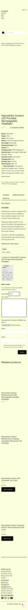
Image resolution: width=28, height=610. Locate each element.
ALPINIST (4, 11)
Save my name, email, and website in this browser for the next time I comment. (14, 346)
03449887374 (5, 584)
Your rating (5, 294)
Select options (8, 489)
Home (2, 43)
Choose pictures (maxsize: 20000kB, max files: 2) (13, 321)
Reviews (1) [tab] (6, 198)
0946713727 (4, 582)
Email (3, 337)
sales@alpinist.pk (6, 586)
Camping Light (9, 43)
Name (3, 328)
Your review (5, 297)
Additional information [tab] (18, 195)
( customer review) (17, 127)
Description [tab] (6, 195)
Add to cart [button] (7, 538)
